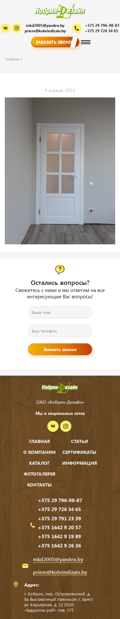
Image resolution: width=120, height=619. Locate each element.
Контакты (39, 485)
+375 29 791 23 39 (59, 518)
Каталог (39, 463)
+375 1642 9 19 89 (59, 536)
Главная (39, 441)
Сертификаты (79, 452)
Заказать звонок (55, 42)
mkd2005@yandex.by (45, 25)
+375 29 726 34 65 (59, 509)
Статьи (79, 441)
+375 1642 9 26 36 (59, 545)
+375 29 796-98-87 (60, 500)
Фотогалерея (39, 474)
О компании (39, 452)
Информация (79, 463)
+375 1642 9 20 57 (59, 527)
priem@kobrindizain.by (45, 30)
